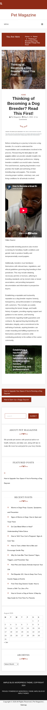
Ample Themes (23, 693)
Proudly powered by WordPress (15, 691)
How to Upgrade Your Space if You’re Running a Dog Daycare (23, 392)
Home (23, 95)
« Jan (6, 642)
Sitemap (23, 705)
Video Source (10, 240)
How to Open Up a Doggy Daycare (16, 400)
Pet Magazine (23, 15)
